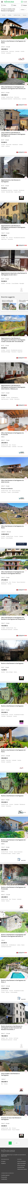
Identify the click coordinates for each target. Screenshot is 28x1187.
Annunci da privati (21, 1165)
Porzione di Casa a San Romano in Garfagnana (11, 1118)
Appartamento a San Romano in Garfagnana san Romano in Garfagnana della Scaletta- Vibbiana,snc (13, 387)
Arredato (9, 15)
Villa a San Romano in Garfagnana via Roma (12, 527)
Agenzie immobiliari (21, 1163)
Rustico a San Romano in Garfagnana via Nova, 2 (13, 981)
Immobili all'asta (20, 1167)
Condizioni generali (5, 1175)
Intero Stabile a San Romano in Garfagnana (10, 1074)
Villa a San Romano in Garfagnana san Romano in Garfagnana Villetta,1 (12, 572)
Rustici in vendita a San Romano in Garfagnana (7, 301)
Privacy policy (4, 1177)
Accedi (25, 2)
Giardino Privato (17, 15)
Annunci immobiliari (21, 1161)
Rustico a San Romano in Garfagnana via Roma (13, 42)
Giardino (4, 15)
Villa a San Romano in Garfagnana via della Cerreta (12, 481)
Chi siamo (3, 1161)
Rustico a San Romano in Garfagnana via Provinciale (13, 840)
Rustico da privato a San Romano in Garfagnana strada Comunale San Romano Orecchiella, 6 (11, 1027)
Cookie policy (4, 1179)
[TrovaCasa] (9, 2)
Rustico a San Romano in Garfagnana (12, 663)
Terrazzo (24, 15)
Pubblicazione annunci (22, 1169)
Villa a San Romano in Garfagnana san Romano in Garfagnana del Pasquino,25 (13, 618)
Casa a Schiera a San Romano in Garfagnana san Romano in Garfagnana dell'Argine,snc (13, 134)
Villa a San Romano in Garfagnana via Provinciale (12, 433)
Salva (14, 5)
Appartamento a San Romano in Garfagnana (10, 180)
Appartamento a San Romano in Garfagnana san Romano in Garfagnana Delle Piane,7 (13, 227)
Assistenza (3, 1163)
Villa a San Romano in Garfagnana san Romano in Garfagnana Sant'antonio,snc (13, 87)
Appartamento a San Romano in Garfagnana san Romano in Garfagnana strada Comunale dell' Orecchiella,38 (13, 339)
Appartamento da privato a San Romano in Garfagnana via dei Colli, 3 (14, 274)
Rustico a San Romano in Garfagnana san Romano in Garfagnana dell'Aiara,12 (13, 935)
